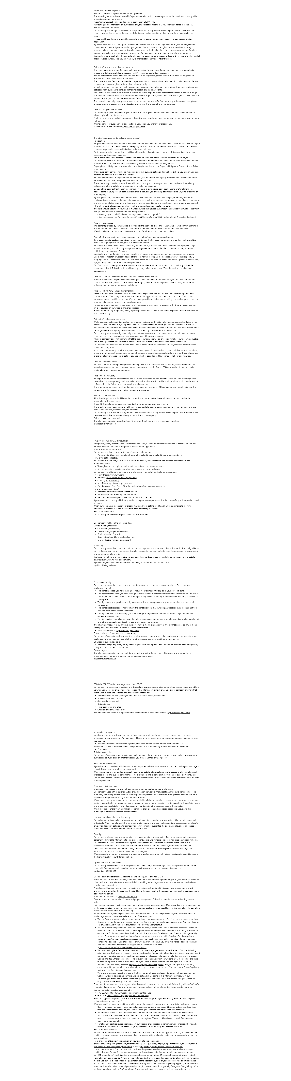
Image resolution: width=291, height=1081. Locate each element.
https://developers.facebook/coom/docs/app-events (141, 486)
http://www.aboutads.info (156, 967)
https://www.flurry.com (114, 475)
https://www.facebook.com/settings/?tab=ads (130, 993)
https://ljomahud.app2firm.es (107, 22)
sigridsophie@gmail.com (133, 126)
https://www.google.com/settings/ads (147, 964)
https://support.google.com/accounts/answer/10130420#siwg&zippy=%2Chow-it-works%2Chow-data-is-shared (145, 217)
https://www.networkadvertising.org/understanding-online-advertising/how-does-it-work (152, 987)
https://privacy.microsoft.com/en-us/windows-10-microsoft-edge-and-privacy (153, 1055)
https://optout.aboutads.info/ (109, 1001)
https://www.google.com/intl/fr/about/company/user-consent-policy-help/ (126, 214)
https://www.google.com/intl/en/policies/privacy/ (160, 922)
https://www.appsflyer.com (120, 483)
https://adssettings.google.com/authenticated (128, 995)
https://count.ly (112, 480)
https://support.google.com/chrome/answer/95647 (125, 1043)
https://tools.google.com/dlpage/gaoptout (143, 924)
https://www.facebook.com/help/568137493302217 (123, 947)
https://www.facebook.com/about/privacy (124, 939)
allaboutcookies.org (127, 896)
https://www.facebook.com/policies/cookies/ (149, 936)
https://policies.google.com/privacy (121, 970)
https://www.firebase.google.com (122, 477)
